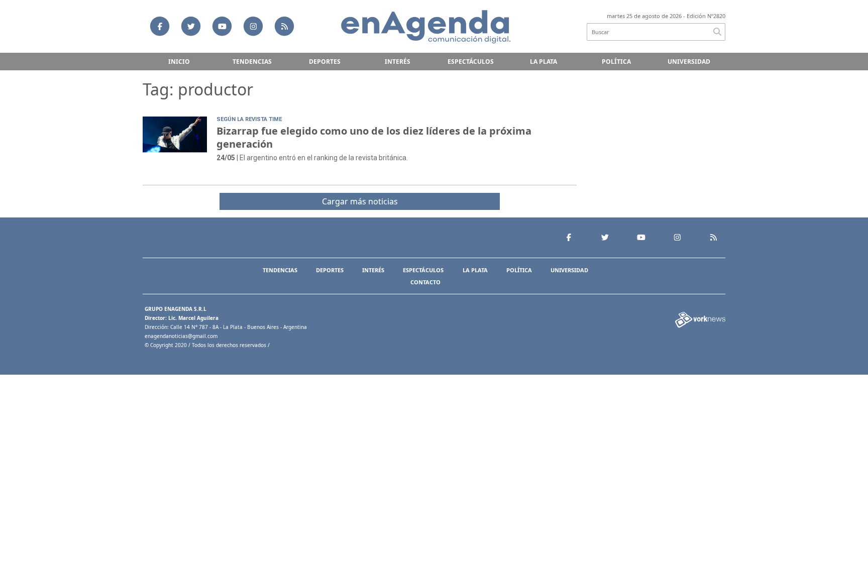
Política (616, 61)
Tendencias (252, 61)
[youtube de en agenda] (222, 26)
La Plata (543, 61)
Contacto (425, 282)
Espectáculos (471, 61)
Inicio (179, 61)
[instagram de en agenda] (253, 26)
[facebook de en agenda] (160, 26)
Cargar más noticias (360, 201)
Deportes (325, 61)
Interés (397, 61)
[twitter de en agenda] (191, 26)
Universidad (689, 61)
